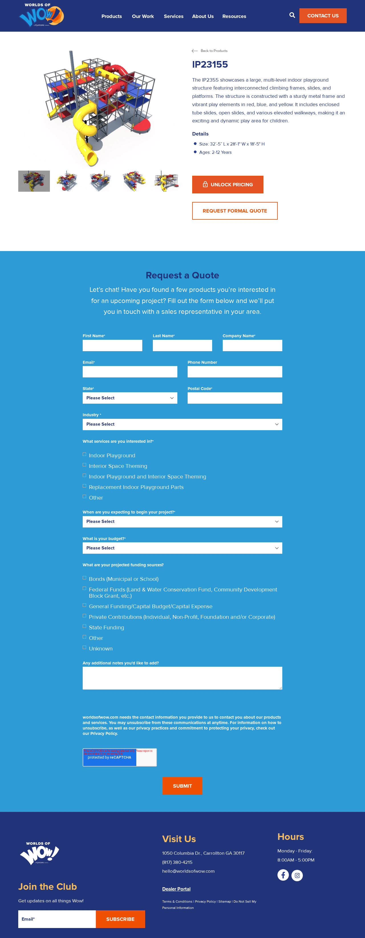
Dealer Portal (176, 889)
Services (174, 16)
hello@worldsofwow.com (188, 871)
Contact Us (323, 16)
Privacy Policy (205, 901)
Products (112, 16)
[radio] (182, 455)
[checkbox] (182, 476)
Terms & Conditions (177, 901)
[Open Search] (292, 15)
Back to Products (214, 51)
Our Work (143, 16)
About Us (203, 16)
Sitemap (225, 901)
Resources (234, 16)
